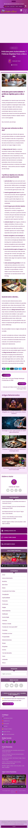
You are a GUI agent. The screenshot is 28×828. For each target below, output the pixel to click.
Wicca (4, 663)
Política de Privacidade (19, 824)
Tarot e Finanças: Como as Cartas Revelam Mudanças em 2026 (13, 754)
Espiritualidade (6, 597)
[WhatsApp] (20, 490)
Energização (5, 594)
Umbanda (4, 659)
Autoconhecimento (7, 578)
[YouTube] (12, 490)
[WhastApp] (8, 369)
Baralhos (4, 581)
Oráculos (14, 48)
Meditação (5, 614)
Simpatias (4, 646)
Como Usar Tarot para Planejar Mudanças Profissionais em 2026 (13, 379)
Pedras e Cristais (6, 623)
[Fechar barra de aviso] (26, 5)
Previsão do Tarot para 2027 (9, 627)
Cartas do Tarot (16, 61)
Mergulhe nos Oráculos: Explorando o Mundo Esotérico (14, 412)
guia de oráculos (14, 197)
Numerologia (5, 617)
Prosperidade (5, 637)
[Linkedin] (16, 369)
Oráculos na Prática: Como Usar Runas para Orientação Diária (14, 388)
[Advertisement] (14, 28)
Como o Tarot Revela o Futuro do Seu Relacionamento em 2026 (11, 762)
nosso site (4, 361)
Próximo (21, 383)
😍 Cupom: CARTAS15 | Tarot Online (13, 6)
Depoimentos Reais (9, 544)
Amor (3, 575)
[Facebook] (4, 369)
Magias (4, 607)
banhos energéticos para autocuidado (15, 244)
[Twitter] (12, 369)
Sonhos (4, 650)
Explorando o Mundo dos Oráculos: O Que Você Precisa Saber (14, 468)
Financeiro (5, 601)
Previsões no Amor (7, 633)
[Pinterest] (24, 369)
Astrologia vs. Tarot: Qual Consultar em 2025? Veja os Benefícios (14, 431)
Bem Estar (5, 584)
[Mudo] (23, 565)
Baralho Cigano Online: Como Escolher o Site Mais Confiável (13, 766)
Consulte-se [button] (7, 704)
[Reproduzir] (2, 565)
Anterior (7, 375)
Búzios (3, 588)
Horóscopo (5, 604)
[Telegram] (20, 369)
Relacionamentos (7, 640)
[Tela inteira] (25, 565)
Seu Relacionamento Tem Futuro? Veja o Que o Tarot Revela (13, 758)
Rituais (4, 643)
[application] (14, 559)
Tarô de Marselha (7, 653)
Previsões (4, 630)
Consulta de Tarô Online (8, 591)
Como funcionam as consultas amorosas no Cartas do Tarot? (13, 751)
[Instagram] (16, 490)
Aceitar (14, 826)
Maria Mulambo (6, 610)
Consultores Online (10, 537)
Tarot (3, 656)
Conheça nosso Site (10, 530)
